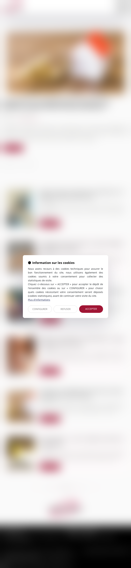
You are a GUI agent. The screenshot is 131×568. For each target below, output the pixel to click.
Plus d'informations (39, 299)
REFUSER (66, 309)
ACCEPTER (91, 308)
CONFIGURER (39, 309)
